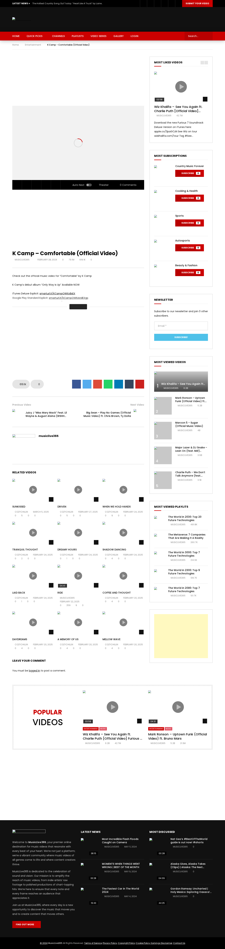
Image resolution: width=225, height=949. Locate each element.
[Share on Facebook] (76, 384)
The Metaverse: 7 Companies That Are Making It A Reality (186, 536)
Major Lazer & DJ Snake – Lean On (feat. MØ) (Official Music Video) (191, 451)
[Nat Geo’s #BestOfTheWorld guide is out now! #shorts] (158, 847)
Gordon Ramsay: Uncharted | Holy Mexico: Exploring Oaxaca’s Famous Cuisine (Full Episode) (191, 892)
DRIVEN (61, 506)
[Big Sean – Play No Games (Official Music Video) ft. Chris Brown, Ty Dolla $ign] (139, 414)
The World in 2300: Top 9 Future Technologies (184, 571)
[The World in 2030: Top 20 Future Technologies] (159, 521)
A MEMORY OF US (67, 639)
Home (15, 44)
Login (134, 36)
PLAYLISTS (77, 36)
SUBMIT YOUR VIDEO (197, 3)
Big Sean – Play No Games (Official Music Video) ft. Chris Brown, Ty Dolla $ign (107, 416)
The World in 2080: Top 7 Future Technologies (184, 589)
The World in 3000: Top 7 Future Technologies (184, 554)
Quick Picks (34, 36)
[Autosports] (163, 248)
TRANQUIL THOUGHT (25, 549)
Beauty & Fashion (186, 265)
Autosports (182, 240)
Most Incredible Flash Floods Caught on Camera (120, 840)
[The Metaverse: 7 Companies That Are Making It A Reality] (159, 539)
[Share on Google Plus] (97, 384)
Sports (179, 215)
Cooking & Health (186, 191)
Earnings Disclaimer (161, 943)
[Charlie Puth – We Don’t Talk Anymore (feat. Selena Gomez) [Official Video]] (163, 480)
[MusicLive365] (21, 19)
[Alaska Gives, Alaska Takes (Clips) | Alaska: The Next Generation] (158, 872)
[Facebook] (143, 3)
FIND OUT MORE (26, 924)
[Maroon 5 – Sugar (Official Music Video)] (163, 430)
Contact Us (179, 943)
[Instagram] (157, 3)
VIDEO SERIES (98, 36)
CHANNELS (58, 36)
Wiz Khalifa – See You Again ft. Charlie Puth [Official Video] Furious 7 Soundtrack (178, 111)
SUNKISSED (18, 506)
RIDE (60, 592)
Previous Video (21, 404)
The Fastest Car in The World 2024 (120, 890)
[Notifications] (171, 3)
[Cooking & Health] (163, 199)
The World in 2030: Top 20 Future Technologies (184, 518)
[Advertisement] (149, 19)
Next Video (137, 404)
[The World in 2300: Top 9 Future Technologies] (159, 574)
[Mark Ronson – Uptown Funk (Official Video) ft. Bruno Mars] (163, 406)
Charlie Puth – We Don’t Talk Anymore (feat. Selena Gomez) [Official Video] (190, 477)
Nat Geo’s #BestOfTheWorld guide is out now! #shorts (189, 840)
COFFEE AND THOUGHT (116, 592)
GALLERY (118, 36)
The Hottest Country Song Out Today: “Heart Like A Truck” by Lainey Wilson (67, 3)
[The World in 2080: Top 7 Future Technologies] (159, 592)
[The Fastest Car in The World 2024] (89, 896)
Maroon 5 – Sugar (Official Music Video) (189, 424)
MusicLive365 (55, 943)
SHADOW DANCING (114, 549)
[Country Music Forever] (163, 174)
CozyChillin (21, 511)
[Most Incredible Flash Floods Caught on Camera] (89, 847)
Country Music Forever (189, 166)
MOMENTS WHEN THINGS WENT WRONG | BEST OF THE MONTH (121, 865)
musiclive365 (22, 259)
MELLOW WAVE (111, 639)
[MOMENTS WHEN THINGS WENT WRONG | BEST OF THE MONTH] (89, 872)
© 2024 (44, 943)
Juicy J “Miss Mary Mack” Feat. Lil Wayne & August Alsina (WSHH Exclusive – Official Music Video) (46, 416)
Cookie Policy (143, 943)
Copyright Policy (126, 943)
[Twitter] (150, 3)
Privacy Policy (110, 943)
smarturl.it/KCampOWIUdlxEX (57, 293)
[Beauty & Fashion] (163, 273)
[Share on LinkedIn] (118, 384)
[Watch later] (164, 3)
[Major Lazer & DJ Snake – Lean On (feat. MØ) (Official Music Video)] (163, 455)
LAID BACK (18, 592)
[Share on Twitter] (87, 384)
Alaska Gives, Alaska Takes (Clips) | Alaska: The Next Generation (188, 867)
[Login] (178, 3)
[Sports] (163, 223)
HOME (16, 36)
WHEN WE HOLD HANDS (116, 506)
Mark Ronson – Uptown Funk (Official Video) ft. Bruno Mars (190, 401)
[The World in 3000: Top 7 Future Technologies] (159, 556)
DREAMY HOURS (67, 549)
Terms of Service (93, 943)
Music (103, 728)
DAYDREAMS (19, 639)
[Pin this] (139, 384)
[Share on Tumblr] (129, 384)
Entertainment (33, 44)
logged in (34, 670)
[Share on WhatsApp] (108, 384)
